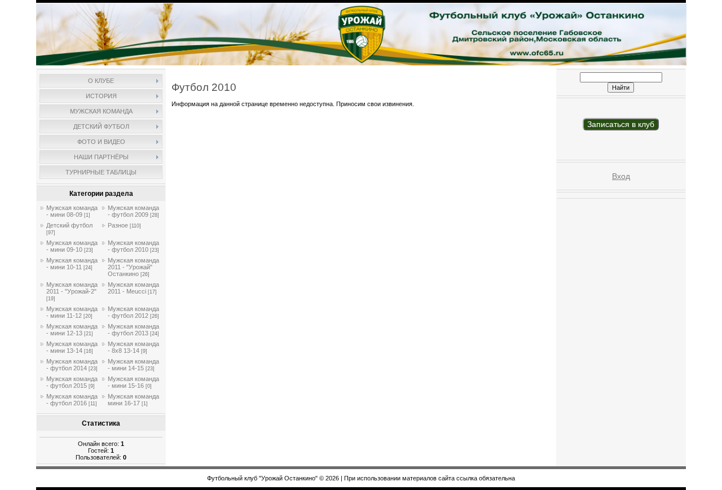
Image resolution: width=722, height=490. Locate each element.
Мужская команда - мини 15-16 (133, 382)
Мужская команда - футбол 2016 (72, 399)
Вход (621, 176)
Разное (118, 225)
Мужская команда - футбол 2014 (72, 364)
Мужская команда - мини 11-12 (72, 312)
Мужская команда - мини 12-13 (72, 329)
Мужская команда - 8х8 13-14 (133, 347)
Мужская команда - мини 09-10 (72, 246)
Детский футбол (69, 225)
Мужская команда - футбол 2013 (133, 329)
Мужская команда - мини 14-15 (133, 364)
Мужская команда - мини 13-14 (72, 347)
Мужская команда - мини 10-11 (72, 263)
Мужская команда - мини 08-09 (72, 211)
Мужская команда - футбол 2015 (72, 382)
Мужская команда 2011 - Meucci (133, 288)
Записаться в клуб (620, 124)
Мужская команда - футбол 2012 (133, 312)
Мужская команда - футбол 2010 (133, 246)
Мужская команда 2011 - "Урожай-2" (72, 288)
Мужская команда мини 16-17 (133, 399)
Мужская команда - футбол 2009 (133, 211)
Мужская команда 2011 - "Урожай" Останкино (133, 267)
